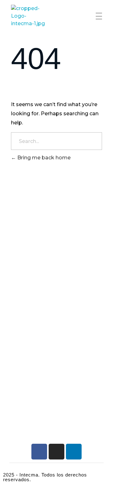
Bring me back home (43, 158)
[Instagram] (56, 451)
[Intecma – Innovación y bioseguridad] (29, 16)
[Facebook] (39, 451)
